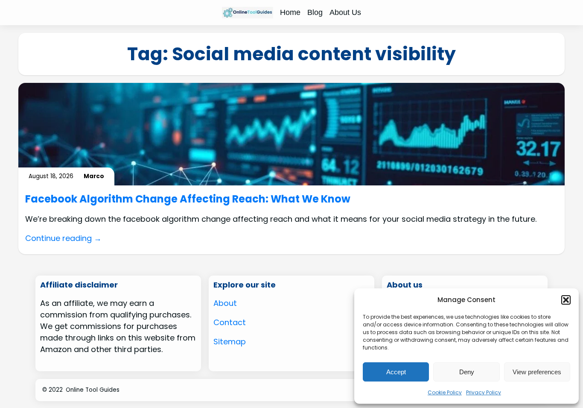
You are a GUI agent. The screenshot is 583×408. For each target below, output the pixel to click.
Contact (229, 322)
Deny (466, 372)
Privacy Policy (483, 392)
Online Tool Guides (93, 390)
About (225, 303)
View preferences (537, 372)
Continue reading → (63, 238)
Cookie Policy (445, 392)
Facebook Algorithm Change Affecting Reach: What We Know (187, 199)
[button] (566, 300)
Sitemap (229, 341)
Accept (396, 372)
